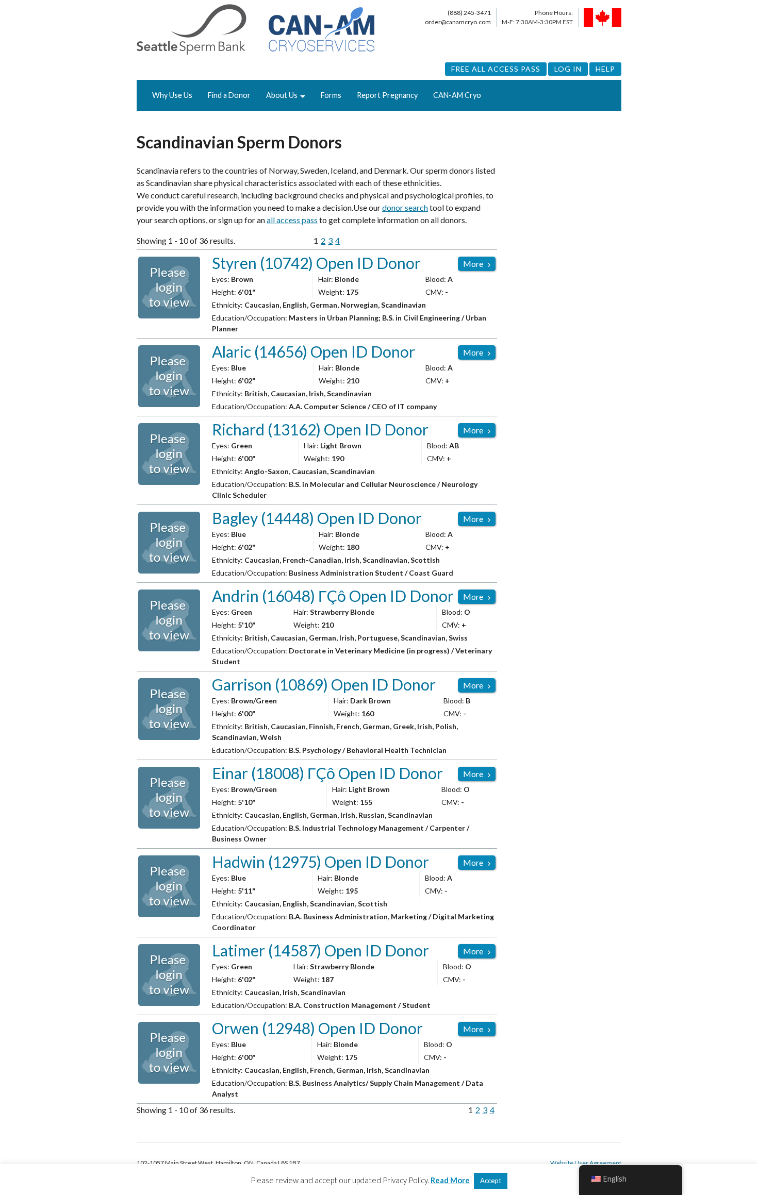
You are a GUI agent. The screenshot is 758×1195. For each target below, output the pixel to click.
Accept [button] (490, 1180)
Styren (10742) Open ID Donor (316, 263)
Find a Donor (229, 95)
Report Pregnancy (387, 95)
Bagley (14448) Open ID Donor (317, 518)
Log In (568, 68)
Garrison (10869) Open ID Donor (324, 684)
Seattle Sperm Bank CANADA (255, 30)
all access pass (292, 220)
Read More (450, 1180)
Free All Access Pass (495, 68)
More (473, 263)
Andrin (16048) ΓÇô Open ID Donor (333, 595)
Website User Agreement (585, 1163)
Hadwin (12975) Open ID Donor (320, 861)
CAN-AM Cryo (457, 95)
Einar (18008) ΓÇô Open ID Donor (327, 773)
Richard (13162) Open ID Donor (320, 429)
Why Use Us (172, 95)
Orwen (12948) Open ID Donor (317, 1028)
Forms (331, 95)
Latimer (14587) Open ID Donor (320, 950)
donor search (405, 207)
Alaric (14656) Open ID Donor (313, 351)
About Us (282, 95)
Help (605, 68)
